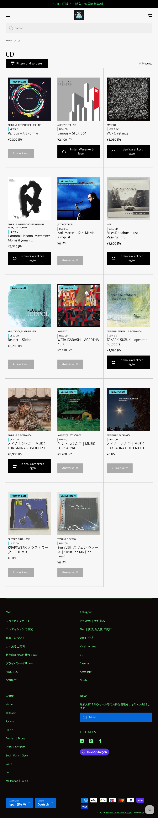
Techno (10, 721)
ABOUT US (12, 672)
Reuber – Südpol (20, 340)
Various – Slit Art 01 (72, 133)
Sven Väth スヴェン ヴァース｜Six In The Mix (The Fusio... (77, 552)
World (9, 764)
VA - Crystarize (117, 133)
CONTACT (11, 680)
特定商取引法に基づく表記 (22, 655)
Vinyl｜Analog (88, 646)
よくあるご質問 (15, 646)
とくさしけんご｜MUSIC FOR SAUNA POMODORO (26, 446)
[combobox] (79, 28)
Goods (83, 680)
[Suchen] (9, 28)
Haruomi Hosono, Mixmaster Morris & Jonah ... (29, 238)
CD (81, 655)
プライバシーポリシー (19, 663)
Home (9, 40)
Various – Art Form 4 (23, 133)
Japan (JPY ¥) (17, 804)
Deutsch (43, 804)
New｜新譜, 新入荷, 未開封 (96, 629)
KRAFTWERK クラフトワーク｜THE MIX (28, 549)
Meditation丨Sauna (17, 781)
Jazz (8, 772)
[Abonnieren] (147, 717)
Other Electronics (15, 747)
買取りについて (15, 638)
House (9, 730)
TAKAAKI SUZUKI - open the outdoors (127, 342)
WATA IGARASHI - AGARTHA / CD (78, 342)
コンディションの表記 (19, 629)
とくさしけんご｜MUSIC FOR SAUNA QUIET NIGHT (125, 446)
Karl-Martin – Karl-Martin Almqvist (76, 235)
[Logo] (79, 15)
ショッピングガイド (18, 621)
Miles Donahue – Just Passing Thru (122, 235)
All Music (11, 713)
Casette (84, 663)
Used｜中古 (87, 638)
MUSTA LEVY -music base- (119, 812)
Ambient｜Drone (15, 738)
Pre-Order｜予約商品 (92, 621)
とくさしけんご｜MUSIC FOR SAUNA (76, 446)
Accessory (86, 672)
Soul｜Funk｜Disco (17, 755)
